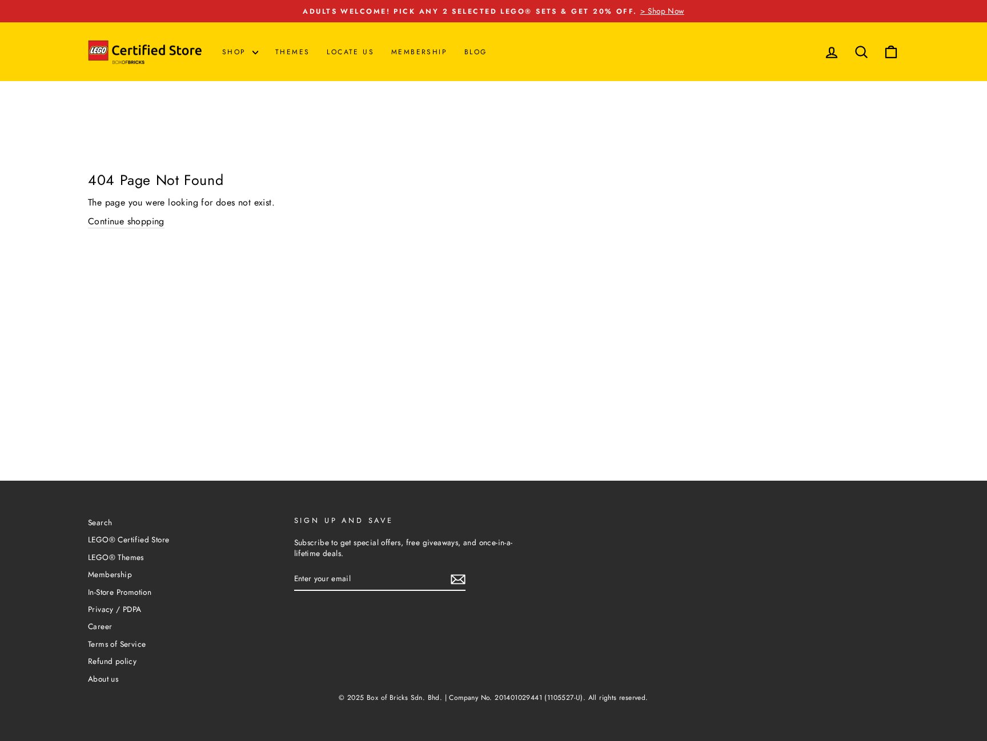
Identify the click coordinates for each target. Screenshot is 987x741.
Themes (292, 52)
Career (100, 626)
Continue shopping (126, 221)
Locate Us (350, 52)
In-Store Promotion (119, 592)
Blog (475, 52)
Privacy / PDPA (115, 609)
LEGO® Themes (116, 557)
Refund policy (112, 661)
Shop (236, 52)
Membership (419, 52)
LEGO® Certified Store (128, 539)
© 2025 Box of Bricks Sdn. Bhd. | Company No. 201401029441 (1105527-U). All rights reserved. (493, 697)
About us (103, 678)
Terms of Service (117, 644)
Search (100, 522)
